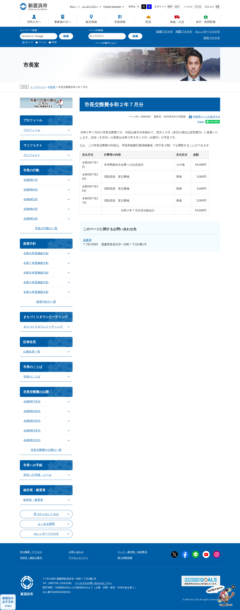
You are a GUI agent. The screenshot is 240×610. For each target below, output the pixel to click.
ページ (42, 42)
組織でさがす (164, 31)
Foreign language (112, 6)
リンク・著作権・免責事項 (132, 552)
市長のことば (32, 367)
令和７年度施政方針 (36, 262)
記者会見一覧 (31, 351)
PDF (54, 42)
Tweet (200, 121)
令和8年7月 (30, 179)
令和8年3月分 (32, 440)
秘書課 (87, 240)
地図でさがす (184, 31)
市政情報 (119, 21)
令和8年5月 (30, 199)
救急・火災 (177, 21)
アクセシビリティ (78, 557)
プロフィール (32, 120)
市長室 (51, 87)
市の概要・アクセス (31, 552)
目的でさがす (211, 37)
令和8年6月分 (32, 411)
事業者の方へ (62, 21)
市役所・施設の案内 (31, 557)
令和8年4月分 (32, 430)
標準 (170, 6)
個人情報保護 (125, 557)
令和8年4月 (30, 208)
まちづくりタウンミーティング (45, 317)
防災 (148, 21)
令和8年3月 (30, 218)
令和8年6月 (30, 189)
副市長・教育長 (34, 490)
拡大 (177, 6)
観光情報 (91, 21)
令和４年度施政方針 (36, 291)
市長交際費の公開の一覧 (46, 449)
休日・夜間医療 (206, 21)
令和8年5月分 (32, 420)
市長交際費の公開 (36, 392)
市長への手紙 (32, 465)
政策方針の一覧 (46, 301)
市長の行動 (31, 170)
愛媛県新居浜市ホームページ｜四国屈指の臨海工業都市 (34, 7)
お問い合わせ (76, 552)
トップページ (37, 87)
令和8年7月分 (32, 401)
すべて (29, 42)
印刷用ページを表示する (206, 116)
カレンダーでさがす (207, 31)
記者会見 (29, 342)
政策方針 (29, 243)
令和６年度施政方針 (36, 272)
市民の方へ (34, 21)
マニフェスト (32, 145)
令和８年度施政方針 (36, 253)
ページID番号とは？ (106, 42)
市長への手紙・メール (37, 474)
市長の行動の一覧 (46, 228)
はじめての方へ (90, 6)
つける (197, 6)
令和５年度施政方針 (36, 282)
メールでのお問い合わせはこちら (93, 583)
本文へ (73, 6)
